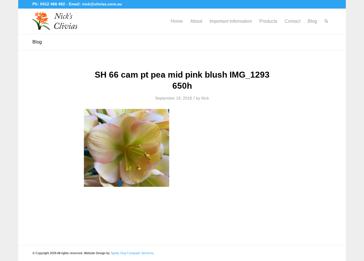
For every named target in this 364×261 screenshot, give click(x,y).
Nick (205, 98)
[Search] (326, 21)
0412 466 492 (53, 4)
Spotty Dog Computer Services (132, 253)
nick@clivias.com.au (102, 4)
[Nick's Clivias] (56, 21)
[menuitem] (177, 21)
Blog (37, 42)
